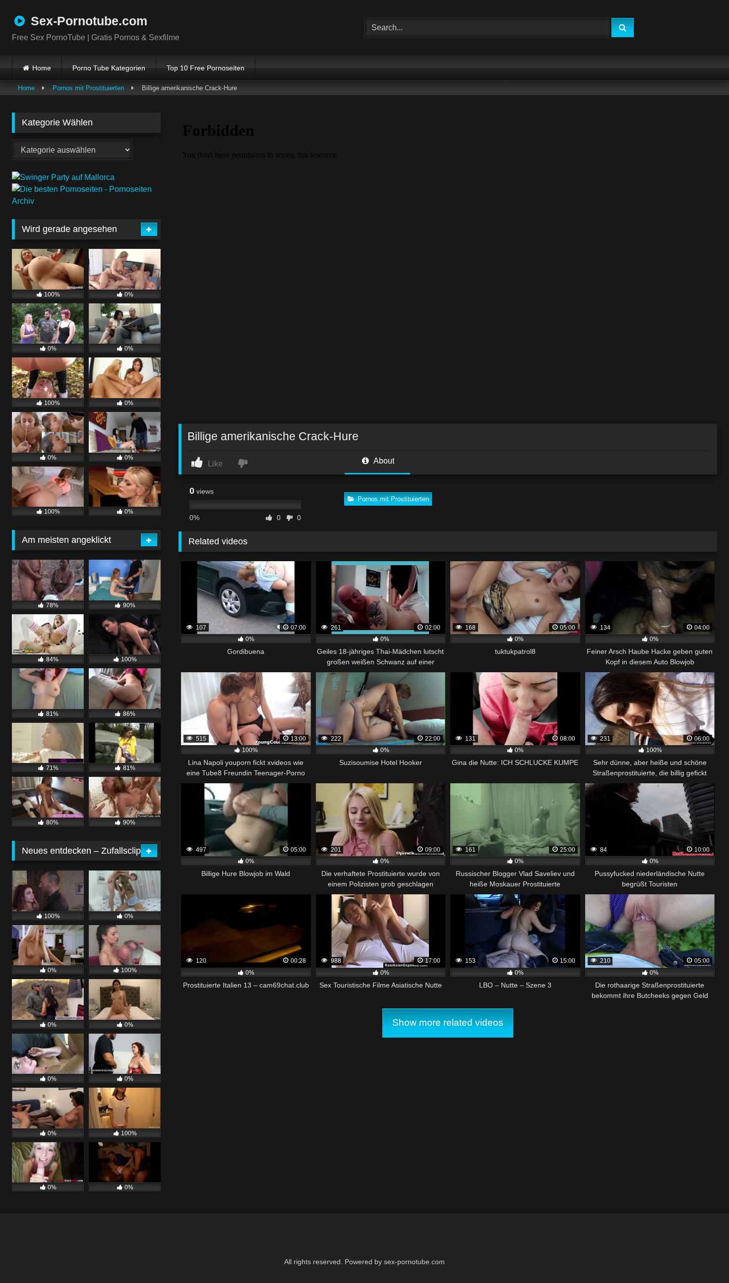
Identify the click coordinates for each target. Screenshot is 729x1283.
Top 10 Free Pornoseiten (205, 68)
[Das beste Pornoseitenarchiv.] (86, 201)
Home (41, 68)
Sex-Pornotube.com (87, 21)
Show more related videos (447, 1022)
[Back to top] (697, 1253)
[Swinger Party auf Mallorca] (63, 177)
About (383, 461)
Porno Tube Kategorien (108, 68)
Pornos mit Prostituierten (88, 88)
